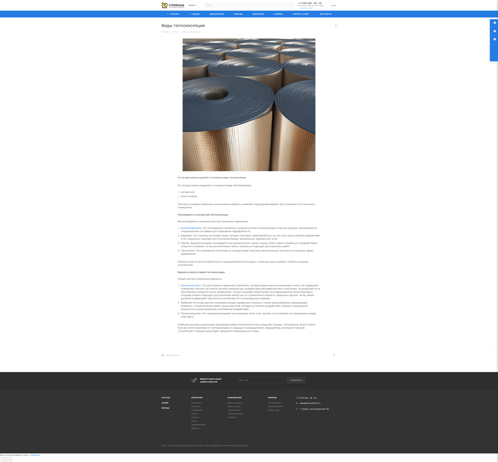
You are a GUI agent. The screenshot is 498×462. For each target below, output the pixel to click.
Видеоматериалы (198, 425)
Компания (196, 398)
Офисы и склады (235, 403)
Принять (6, 459)
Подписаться (296, 380)
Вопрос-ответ (273, 410)
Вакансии (195, 428)
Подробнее (34, 455)
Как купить (195, 406)
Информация (235, 398)
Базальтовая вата (191, 228)
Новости (195, 414)
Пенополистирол (191, 285)
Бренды (166, 408)
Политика (232, 417)
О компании (196, 403)
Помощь (272, 398)
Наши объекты (234, 406)
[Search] (291, 5)
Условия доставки (235, 414)
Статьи (194, 421)
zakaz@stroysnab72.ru (310, 403)
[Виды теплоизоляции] (249, 104)
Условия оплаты (234, 410)
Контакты (195, 417)
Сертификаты (197, 410)
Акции (165, 403)
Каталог (166, 398)
